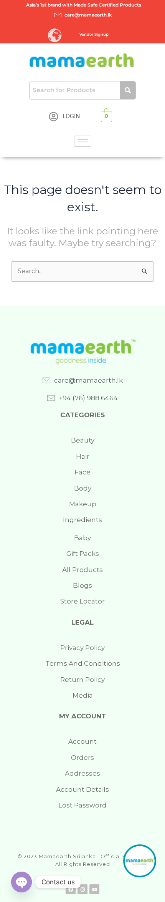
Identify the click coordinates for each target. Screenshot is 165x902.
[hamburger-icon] (82, 141)
